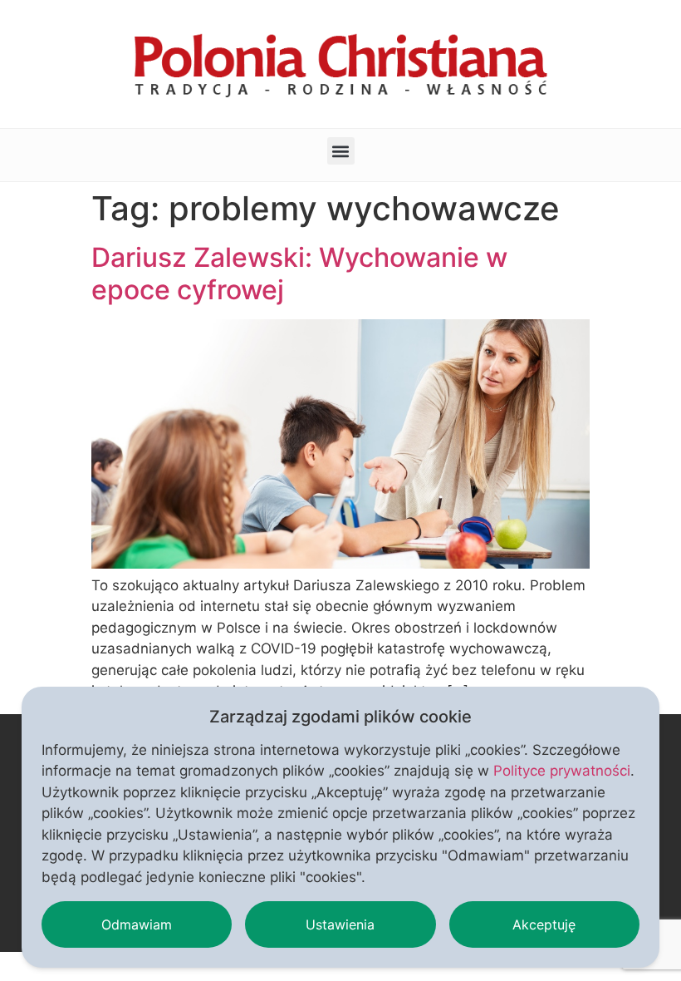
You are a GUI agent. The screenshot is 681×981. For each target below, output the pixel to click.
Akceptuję (544, 924)
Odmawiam (136, 924)
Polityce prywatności (561, 770)
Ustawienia (340, 924)
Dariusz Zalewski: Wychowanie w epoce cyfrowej (299, 273)
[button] (341, 151)
